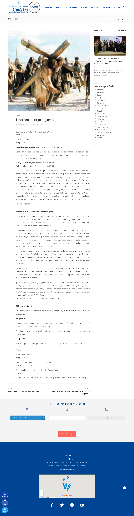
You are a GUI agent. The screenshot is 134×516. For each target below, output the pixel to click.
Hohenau (100, 119)
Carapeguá (101, 100)
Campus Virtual (67, 462)
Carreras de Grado (71, 7)
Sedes (62, 469)
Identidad (107, 19)
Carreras (58, 466)
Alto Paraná (101, 90)
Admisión (70, 455)
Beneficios (5, 496)
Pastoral (59, 7)
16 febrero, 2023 (22, 124)
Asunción (100, 92)
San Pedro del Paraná (104, 132)
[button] (124, 487)
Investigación (94, 7)
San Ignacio (101, 129)
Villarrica (100, 138)
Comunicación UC (98, 66)
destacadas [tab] (122, 30)
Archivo (53, 459)
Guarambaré (101, 114)
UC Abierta (58, 462)
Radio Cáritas (5, 504)
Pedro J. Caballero (103, 127)
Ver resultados (106, 418)
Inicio (101, 19)
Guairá (99, 111)
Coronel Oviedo (102, 106)
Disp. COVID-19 (69, 469)
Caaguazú (100, 98)
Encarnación (101, 108)
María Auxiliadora (103, 124)
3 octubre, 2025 (107, 66)
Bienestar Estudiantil (63, 459)
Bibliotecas (50, 462)
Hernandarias (102, 116)
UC (16, 124)
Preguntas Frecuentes (76, 459)
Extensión (106, 7)
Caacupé (100, 95)
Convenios (77, 462)
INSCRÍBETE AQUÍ (67, 434)
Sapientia (84, 462)
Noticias (117, 7)
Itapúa (99, 122)
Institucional (48, 7)
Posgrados (83, 7)
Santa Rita (100, 135)
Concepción (101, 103)
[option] (110, 56)
